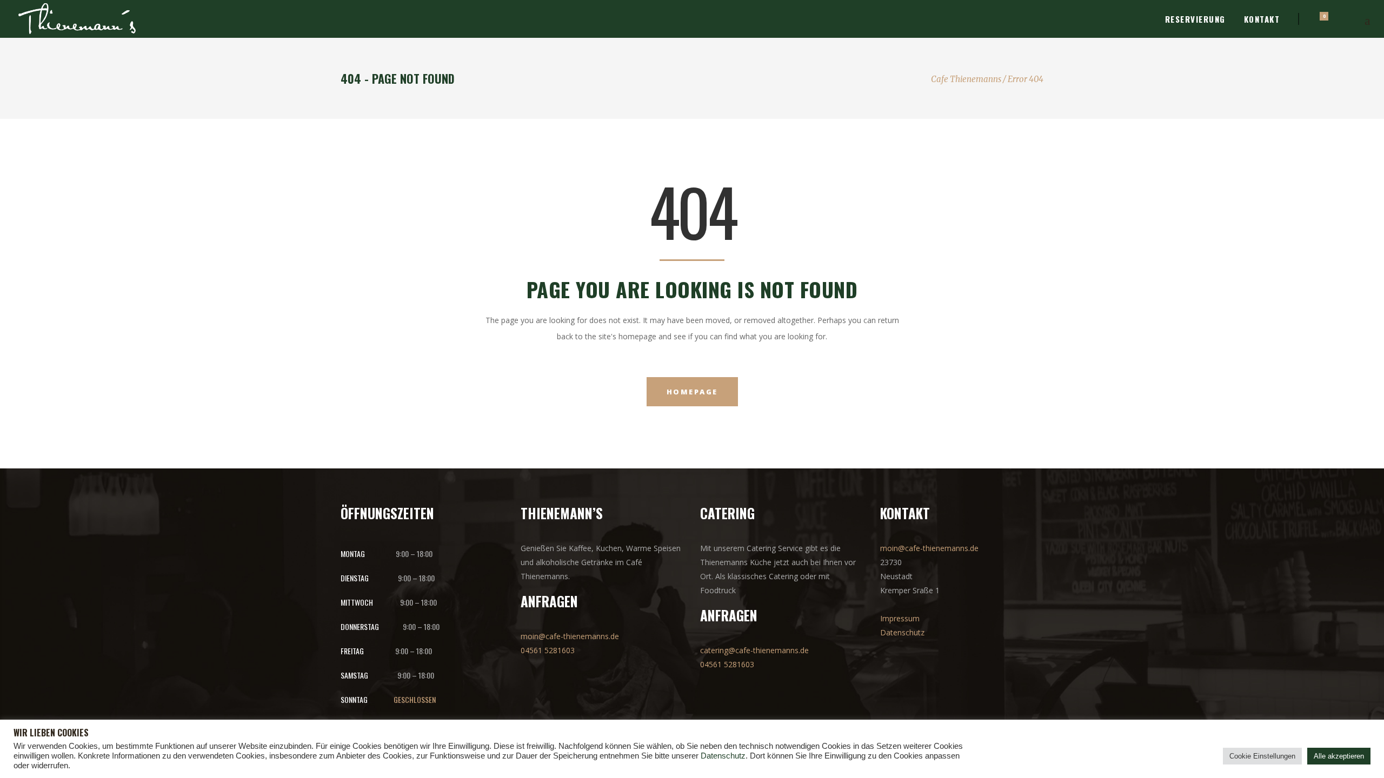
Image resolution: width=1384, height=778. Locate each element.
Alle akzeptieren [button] (1339, 756)
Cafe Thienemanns (966, 79)
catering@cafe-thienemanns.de (754, 650)
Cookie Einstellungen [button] (1262, 756)
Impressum (900, 618)
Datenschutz (902, 632)
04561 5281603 (548, 650)
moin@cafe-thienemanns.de (570, 636)
